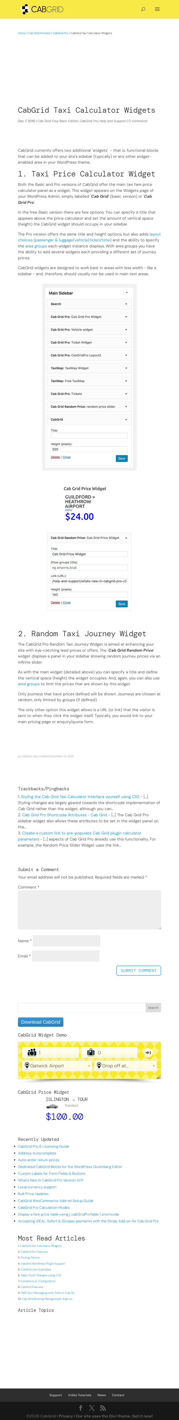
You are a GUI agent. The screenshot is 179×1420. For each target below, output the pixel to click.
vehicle (81, 240)
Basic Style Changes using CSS (41, 1275)
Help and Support (113, 121)
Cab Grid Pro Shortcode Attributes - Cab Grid (64, 814)
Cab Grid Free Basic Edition (58, 121)
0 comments (138, 121)
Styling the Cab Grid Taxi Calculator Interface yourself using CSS (80, 796)
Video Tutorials (79, 1395)
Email (24, 956)
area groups (36, 246)
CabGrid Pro (60, 33)
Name (25, 940)
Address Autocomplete (37, 1153)
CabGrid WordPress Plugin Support (43, 1263)
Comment (28, 887)
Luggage (89, 1052)
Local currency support (37, 1187)
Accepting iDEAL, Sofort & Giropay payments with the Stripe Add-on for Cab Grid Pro (88, 1221)
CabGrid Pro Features (34, 1252)
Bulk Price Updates (33, 1194)
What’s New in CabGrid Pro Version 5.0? (50, 1180)
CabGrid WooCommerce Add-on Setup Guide (55, 1201)
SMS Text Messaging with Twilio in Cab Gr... (48, 1293)
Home (22, 33)
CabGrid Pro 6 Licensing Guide (43, 1146)
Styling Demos (30, 1257)
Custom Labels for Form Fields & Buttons (51, 1173)
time (106, 240)
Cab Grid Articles (39, 33)
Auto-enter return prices (38, 1160)
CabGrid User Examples (36, 1269)
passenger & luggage (54, 240)
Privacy (66, 1416)
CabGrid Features (32, 1287)
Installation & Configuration (38, 1281)
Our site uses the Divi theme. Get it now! (114, 1416)
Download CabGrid (40, 1022)
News (101, 1395)
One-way (148, 1052)
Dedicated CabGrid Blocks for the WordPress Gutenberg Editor (70, 1166)
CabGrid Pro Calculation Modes (44, 1207)
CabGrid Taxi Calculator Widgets (41, 1246)
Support (55, 1395)
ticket (95, 240)
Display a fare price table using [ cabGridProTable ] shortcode (68, 1214)
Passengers (30, 1052)
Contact (118, 1395)
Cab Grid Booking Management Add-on (47, 1299)
